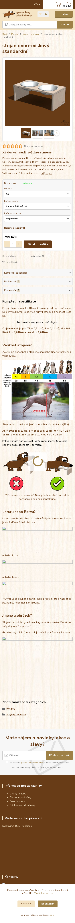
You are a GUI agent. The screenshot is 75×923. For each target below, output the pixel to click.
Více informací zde (44, 893)
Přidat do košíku (37, 244)
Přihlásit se (56, 755)
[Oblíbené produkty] (40, 13)
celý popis (46, 173)
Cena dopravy (17, 801)
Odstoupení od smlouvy (22, 805)
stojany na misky (31, 34)
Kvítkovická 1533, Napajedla (17, 826)
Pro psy (14, 34)
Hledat (64, 24)
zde (52, 914)
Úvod (4, 34)
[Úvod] (17, 14)
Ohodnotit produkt (34, 146)
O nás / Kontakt (18, 793)
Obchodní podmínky (20, 797)
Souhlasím (47, 903)
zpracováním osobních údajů (31, 762)
